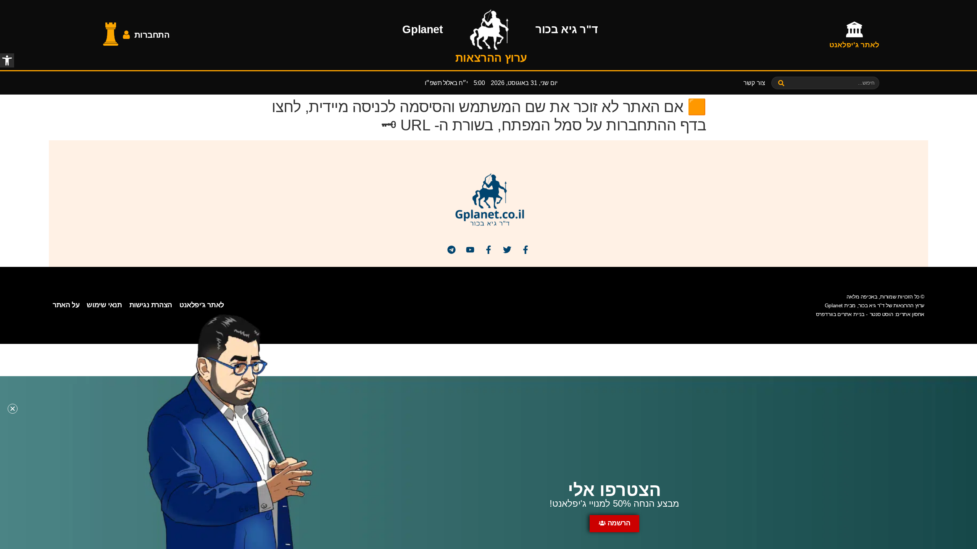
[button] (615, 523)
